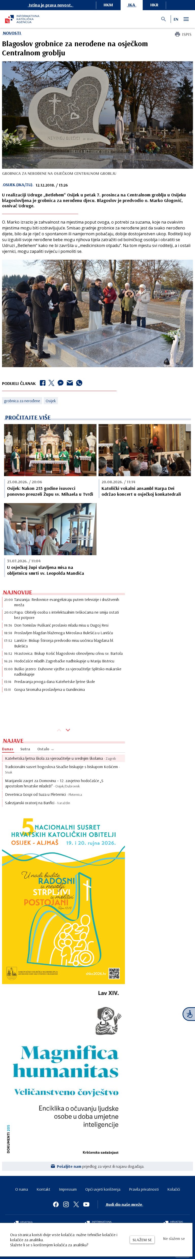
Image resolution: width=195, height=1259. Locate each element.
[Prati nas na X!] (76, 1204)
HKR (154, 5)
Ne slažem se (174, 1238)
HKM (108, 5)
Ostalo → (45, 748)
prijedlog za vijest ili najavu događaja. (100, 1166)
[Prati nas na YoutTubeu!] (86, 1204)
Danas (7, 748)
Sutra (25, 748)
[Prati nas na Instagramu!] (66, 1204)
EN (176, 19)
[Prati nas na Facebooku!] (56, 1204)
